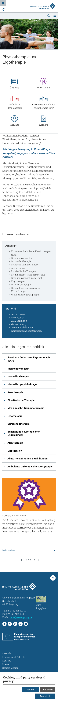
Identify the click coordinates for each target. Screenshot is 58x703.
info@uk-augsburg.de (21, 617)
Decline (30, 689)
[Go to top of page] (53, 578)
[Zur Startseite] (42, 3)
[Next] (39, 560)
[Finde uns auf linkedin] (15, 624)
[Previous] (21, 560)
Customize (47, 689)
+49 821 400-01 (18, 610)
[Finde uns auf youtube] (26, 624)
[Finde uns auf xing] (20, 624)
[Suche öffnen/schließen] (48, 15)
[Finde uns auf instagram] (10, 624)
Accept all (45, 696)
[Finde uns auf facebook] (4, 624)
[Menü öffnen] (55, 16)
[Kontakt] (3, 9)
